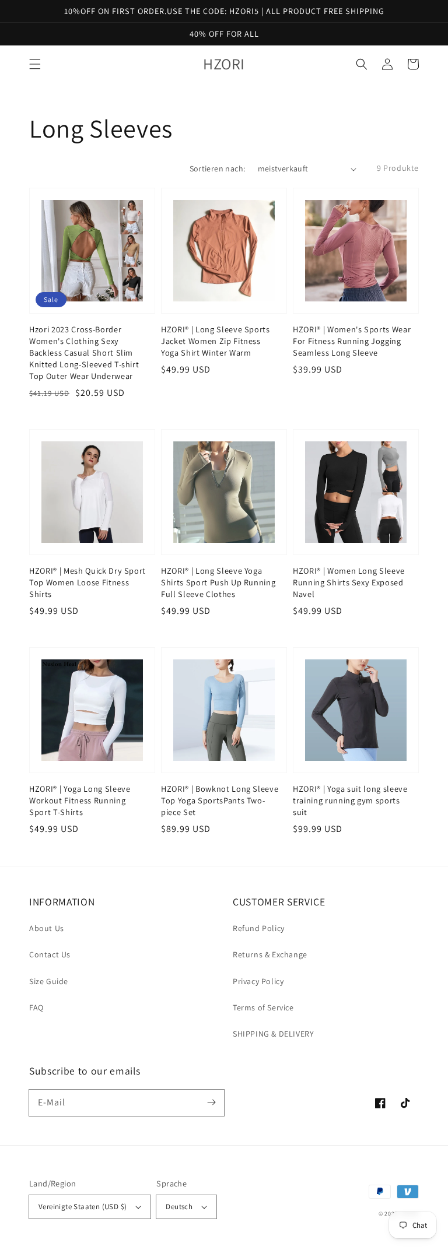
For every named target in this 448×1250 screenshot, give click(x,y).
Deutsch (179, 1207)
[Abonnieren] (211, 1102)
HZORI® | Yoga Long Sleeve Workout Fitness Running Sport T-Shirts (80, 800)
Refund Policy (259, 928)
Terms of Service (263, 1007)
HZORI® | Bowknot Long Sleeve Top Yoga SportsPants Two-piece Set (219, 800)
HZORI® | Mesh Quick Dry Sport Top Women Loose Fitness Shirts (87, 582)
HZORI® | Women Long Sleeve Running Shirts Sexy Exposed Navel (349, 582)
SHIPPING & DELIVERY (273, 1033)
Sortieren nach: (218, 168)
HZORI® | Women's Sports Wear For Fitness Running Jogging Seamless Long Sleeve (352, 341)
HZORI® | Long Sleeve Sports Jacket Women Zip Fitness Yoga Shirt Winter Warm (215, 341)
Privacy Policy (258, 981)
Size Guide (48, 981)
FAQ (36, 1007)
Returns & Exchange (270, 954)
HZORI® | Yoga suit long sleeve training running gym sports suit (350, 800)
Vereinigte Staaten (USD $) (82, 1207)
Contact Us (50, 954)
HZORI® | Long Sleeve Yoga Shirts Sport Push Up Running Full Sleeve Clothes (218, 582)
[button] (35, 64)
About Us (46, 928)
